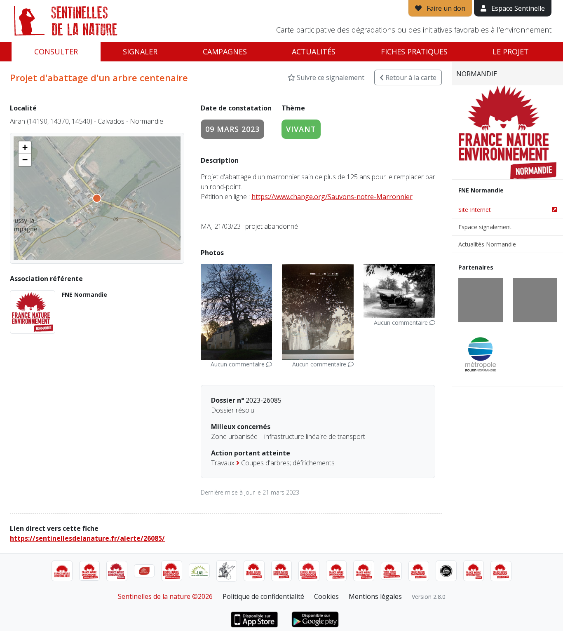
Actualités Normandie (487, 244)
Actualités (313, 51)
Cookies (326, 596)
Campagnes (225, 51)
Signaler (140, 51)
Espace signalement (484, 227)
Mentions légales (375, 596)
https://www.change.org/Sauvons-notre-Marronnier (332, 196)
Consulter (56, 51)
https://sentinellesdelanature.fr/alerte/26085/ (87, 538)
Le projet (511, 51)
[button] (25, 147)
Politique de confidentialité (263, 596)
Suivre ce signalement (329, 77)
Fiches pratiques (414, 51)
